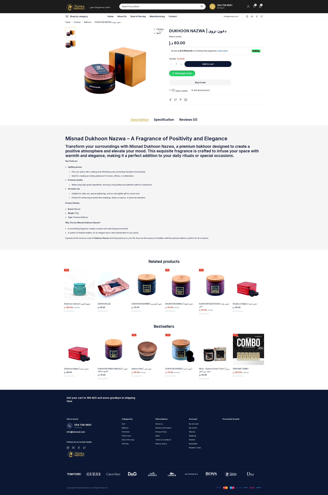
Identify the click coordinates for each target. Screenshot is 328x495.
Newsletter (193, 444)
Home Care (126, 436)
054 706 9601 (224, 5)
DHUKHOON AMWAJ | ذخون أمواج (179, 304)
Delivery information (163, 428)
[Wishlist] (178, 90)
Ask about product (202, 90)
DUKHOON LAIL (104, 304)
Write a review (175, 36)
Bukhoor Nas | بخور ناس (141, 369)
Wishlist (192, 440)
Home (67, 22)
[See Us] (68, 447)
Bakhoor (87, 22)
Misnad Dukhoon (85, 223)
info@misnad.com (231, 16)
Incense (77, 22)
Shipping (192, 436)
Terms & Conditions (163, 440)
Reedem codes (195, 448)
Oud (123, 424)
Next (159, 33)
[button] (160, 30)
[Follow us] (84, 447)
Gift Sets (125, 444)
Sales (157, 436)
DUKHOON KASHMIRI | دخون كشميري (147, 304)
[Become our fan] (79, 447)
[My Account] (248, 6)
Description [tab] (140, 120)
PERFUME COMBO (240, 369)
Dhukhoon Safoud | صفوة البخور (77, 304)
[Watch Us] (73, 447)
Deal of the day (128, 440)
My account (193, 424)
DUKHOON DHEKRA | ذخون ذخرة (178, 369)
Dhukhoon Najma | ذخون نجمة (245, 304)
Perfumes (126, 432)
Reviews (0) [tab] (188, 120)
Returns (192, 432)
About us (159, 424)
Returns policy (161, 444)
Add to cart (208, 64)
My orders (193, 428)
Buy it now (200, 82)
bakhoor (203, 146)
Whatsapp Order (183, 73)
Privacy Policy (161, 432)
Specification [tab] (164, 120)
